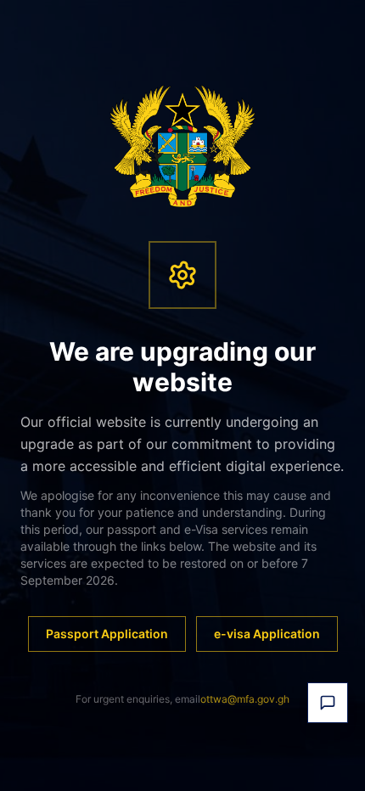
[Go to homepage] (183, 146)
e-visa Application (267, 633)
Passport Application (107, 633)
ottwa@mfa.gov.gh (244, 699)
